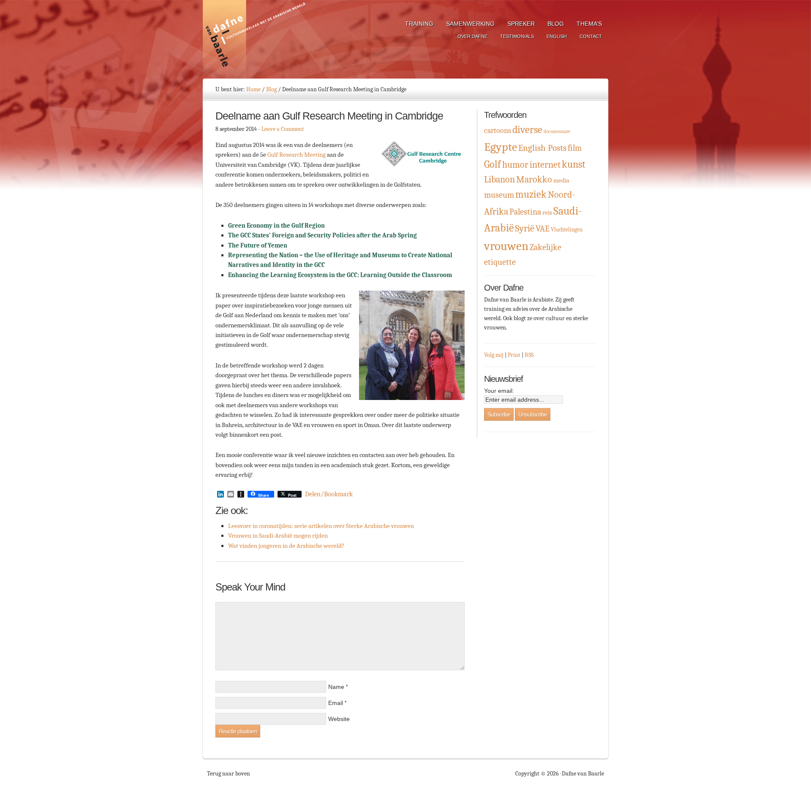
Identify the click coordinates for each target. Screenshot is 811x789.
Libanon (499, 179)
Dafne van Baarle (255, 39)
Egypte (500, 147)
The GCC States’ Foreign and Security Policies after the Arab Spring (322, 235)
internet (545, 164)
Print (514, 355)
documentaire (557, 131)
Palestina (525, 212)
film (575, 148)
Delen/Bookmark (329, 494)
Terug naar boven (228, 773)
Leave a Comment (282, 129)
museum (499, 195)
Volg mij (493, 355)
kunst (573, 164)
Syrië (524, 228)
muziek (531, 194)
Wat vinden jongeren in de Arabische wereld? (286, 546)
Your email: (499, 390)
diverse (527, 130)
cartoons (497, 130)
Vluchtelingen (566, 229)
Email (335, 702)
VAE (543, 229)
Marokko (534, 179)
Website (339, 719)
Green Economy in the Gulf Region (276, 225)
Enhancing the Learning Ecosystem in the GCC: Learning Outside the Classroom (340, 275)
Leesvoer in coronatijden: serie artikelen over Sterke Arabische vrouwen (321, 526)
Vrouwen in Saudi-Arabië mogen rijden (278, 535)
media (561, 180)
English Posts (542, 148)
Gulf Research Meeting (296, 154)
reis (547, 212)
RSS (529, 355)
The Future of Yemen (257, 245)
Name (336, 686)
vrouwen (506, 246)
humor (515, 164)
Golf (492, 164)
